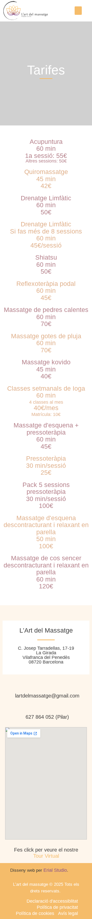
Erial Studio (55, 870)
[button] (78, 10)
